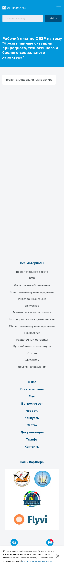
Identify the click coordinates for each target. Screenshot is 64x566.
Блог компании (32, 389)
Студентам (32, 360)
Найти (53, 18)
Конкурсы (32, 418)
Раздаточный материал (32, 339)
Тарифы (32, 439)
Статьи (32, 353)
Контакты (32, 447)
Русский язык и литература (32, 346)
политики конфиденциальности (37, 561)
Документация (32, 432)
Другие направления (32, 367)
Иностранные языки (32, 299)
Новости (32, 411)
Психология (32, 333)
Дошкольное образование (32, 285)
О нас (32, 382)
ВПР (32, 278)
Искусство (32, 305)
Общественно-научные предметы (32, 326)
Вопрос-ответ (32, 404)
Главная (5, 30)
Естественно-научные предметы (32, 292)
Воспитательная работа (32, 272)
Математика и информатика (32, 312)
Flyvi (32, 396)
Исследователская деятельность (32, 319)
